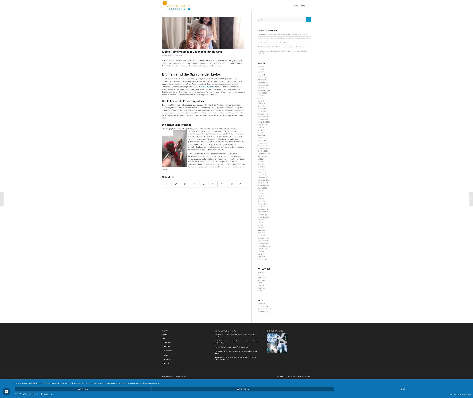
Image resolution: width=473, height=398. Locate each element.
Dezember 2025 (263, 82)
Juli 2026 (261, 66)
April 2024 (261, 135)
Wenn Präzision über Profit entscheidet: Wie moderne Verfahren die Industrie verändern (282, 34)
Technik (260, 290)
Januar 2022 (262, 206)
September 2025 (264, 90)
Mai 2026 (261, 72)
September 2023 (264, 154)
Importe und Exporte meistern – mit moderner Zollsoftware (274, 43)
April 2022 (261, 198)
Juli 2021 (261, 222)
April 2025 (261, 103)
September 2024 (264, 122)
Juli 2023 (261, 159)
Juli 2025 (261, 95)
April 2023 (261, 167)
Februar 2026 (262, 77)
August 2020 (262, 249)
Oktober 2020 (263, 243)
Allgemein (178, 55)
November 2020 (263, 241)
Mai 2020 (261, 254)
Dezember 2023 (263, 146)
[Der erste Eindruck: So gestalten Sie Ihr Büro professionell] (2, 199)
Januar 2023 (262, 175)
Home (164, 334)
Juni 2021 (261, 225)
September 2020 (264, 246)
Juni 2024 (261, 130)
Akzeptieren (242, 389)
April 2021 (261, 230)
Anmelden (261, 304)
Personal (261, 285)
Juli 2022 (261, 190)
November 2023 (263, 148)
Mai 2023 (261, 164)
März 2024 (261, 138)
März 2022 (261, 201)
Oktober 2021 (263, 214)
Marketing (261, 280)
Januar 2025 (262, 111)
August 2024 (262, 125)
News (260, 283)
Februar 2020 (262, 259)
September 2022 (264, 185)
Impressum (453, 394)
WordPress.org (263, 311)
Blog (163, 338)
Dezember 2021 (263, 209)
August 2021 (262, 220)
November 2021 (263, 212)
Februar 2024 (262, 140)
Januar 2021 (262, 235)
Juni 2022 (261, 193)
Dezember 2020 (263, 238)
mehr (402, 389)
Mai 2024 (261, 132)
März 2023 (261, 169)
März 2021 (261, 233)
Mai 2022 (261, 196)
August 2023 (262, 156)
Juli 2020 (261, 251)
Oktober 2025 (263, 88)
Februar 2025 (262, 109)
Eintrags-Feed (263, 306)
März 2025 (261, 106)
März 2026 (261, 74)
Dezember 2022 (263, 177)
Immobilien (262, 277)
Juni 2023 (261, 161)
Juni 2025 (261, 98)
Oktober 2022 (263, 183)
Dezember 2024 (263, 114)
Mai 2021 (261, 227)
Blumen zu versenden (207, 87)
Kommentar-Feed (264, 309)
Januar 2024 (262, 143)
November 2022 (263, 180)
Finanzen (261, 275)
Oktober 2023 (263, 151)
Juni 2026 (261, 69)
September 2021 (264, 217)
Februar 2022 (262, 204)
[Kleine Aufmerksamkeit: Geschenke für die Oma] (203, 33)
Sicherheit (261, 288)
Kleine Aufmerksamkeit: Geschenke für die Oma (192, 51)
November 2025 (263, 85)
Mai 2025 (261, 101)
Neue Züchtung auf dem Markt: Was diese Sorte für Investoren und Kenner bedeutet (281, 47)
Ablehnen (83, 389)
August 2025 (262, 93)
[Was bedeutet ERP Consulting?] (471, 199)
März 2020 (261, 257)
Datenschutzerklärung (464, 394)
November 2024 (263, 117)
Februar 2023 (262, 172)
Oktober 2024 (263, 119)
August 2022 (262, 188)
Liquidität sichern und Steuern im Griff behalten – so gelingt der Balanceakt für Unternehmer (284, 38)
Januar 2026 (262, 80)
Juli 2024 (261, 127)
